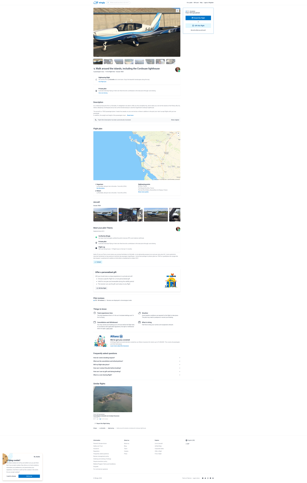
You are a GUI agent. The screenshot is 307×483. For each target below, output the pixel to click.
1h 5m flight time (110, 71)
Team (125, 448)
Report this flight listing (103, 423)
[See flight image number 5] (139, 61)
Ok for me (29, 476)
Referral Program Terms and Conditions (104, 464)
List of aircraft (159, 443)
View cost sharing (102, 93)
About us (126, 443)
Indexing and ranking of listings (102, 459)
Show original (175, 120)
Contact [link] (99, 262)
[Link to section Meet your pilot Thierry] (177, 71)
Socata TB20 (120, 71)
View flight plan (102, 81)
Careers (126, 451)
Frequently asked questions (101, 454)
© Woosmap (156, 179)
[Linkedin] (210, 478)
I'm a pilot (189, 2)
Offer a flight (158, 451)
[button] (142, 140)
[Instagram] (208, 478)
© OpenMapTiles (163, 179)
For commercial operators (100, 469)
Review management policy (101, 456)
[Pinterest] (213, 478)
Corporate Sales (159, 448)
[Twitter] (205, 478)
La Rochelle (102, 428)
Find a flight (158, 454)
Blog (125, 446)
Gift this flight (102, 288)
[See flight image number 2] (108, 61)
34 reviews (192, 11)
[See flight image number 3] (118, 61)
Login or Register (209, 2)
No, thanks (37, 456)
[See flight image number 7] (160, 61)
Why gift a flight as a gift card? (198, 30)
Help (201, 2)
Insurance (96, 448)
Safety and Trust (98, 446)
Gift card (196, 2)
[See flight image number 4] (129, 61)
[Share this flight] (177, 10)
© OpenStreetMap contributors (173, 179)
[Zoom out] (178, 135)
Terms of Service (186, 478)
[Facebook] (202, 478)
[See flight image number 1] (97, 61)
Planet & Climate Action (100, 443)
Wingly (95, 428)
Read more (130, 115)
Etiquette (95, 466)
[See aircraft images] (105, 214)
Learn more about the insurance (119, 346)
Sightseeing (111, 428)
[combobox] (118, 2)
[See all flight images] (136, 32)
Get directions (101, 188)
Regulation (96, 451)
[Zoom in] (178, 133)
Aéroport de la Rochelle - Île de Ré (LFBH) (115, 186)
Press (125, 454)
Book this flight (199, 18)
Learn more (109, 328)
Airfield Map (158, 446)
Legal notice (196, 478)
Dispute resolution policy (100, 461)
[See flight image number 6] (149, 61)
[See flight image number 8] (170, 61)
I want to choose (11, 476)
